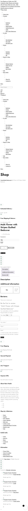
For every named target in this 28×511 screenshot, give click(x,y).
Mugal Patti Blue (17, 474)
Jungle (14, 483)
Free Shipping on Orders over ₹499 (8, 1)
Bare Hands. (7, 459)
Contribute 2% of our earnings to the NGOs (10, 6)
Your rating (3, 315)
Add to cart (11, 247)
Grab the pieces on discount (7, 8)
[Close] (3, 480)
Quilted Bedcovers (7, 180)
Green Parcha (16, 501)
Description (5, 269)
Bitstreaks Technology (11, 470)
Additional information (7, 272)
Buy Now (3, 253)
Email (2, 330)
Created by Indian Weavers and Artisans (9, 3)
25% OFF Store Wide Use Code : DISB (9, 5)
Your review (4, 322)
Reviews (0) (5, 275)
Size (2, 240)
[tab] (5, 269)
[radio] (2, 242)
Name (2, 326)
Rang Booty (16, 492)
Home (2, 180)
